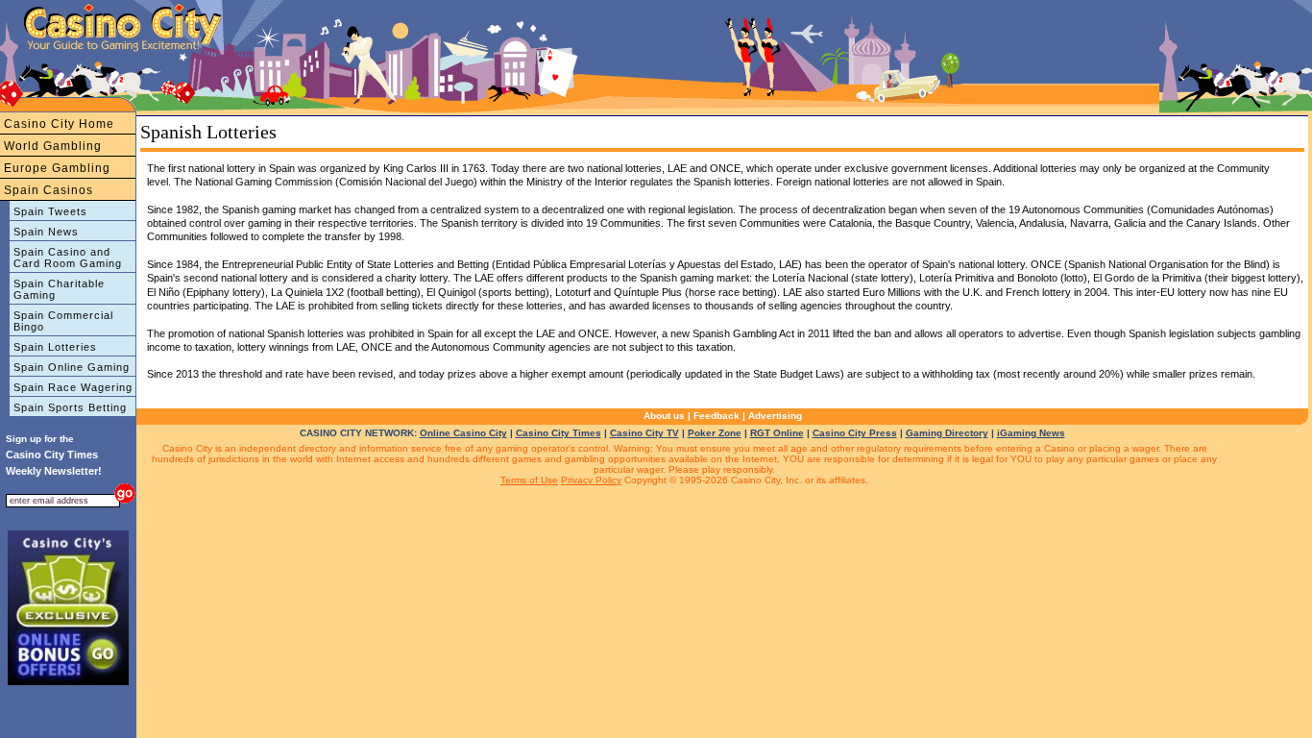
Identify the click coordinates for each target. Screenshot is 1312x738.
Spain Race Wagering (73, 387)
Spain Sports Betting (70, 407)
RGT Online (777, 433)
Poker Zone (714, 433)
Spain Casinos (48, 190)
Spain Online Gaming (71, 367)
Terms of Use (529, 480)
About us (664, 415)
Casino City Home (59, 124)
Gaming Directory (947, 433)
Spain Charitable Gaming (59, 289)
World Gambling (53, 146)
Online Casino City (463, 433)
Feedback (716, 415)
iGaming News (1031, 433)
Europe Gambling (57, 168)
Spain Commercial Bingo (63, 320)
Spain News (46, 231)
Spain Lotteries (55, 347)
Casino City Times (558, 433)
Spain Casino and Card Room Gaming (67, 257)
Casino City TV (644, 433)
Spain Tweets (50, 211)
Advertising (775, 415)
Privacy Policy (591, 480)
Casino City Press (855, 433)
